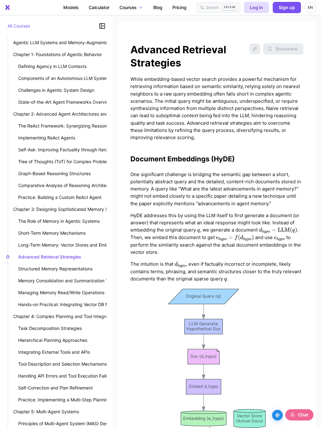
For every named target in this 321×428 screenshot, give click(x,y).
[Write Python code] (277, 415)
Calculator (99, 7)
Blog (157, 7)
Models (71, 7)
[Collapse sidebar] (102, 26)
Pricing (179, 7)
